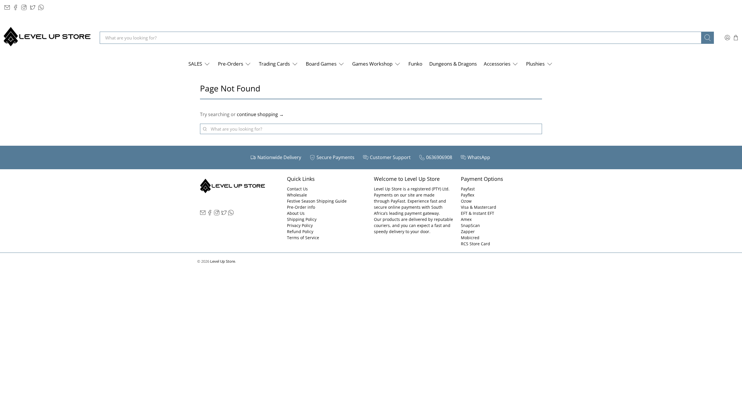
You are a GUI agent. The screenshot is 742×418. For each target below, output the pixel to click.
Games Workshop (372, 63)
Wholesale (297, 195)
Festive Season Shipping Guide (317, 201)
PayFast (398, 201)
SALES (195, 63)
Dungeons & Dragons (453, 63)
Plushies (535, 63)
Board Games (321, 63)
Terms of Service (303, 237)
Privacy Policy (300, 225)
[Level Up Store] (46, 37)
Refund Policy (300, 231)
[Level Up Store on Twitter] (32, 7)
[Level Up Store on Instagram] (24, 7)
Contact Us (297, 189)
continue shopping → (260, 114)
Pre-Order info (301, 207)
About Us (296, 213)
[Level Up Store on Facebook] (15, 7)
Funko (415, 63)
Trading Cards (274, 63)
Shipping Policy (302, 219)
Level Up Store (222, 261)
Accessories (497, 63)
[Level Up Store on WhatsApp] (41, 7)
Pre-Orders (230, 63)
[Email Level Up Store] (7, 7)
